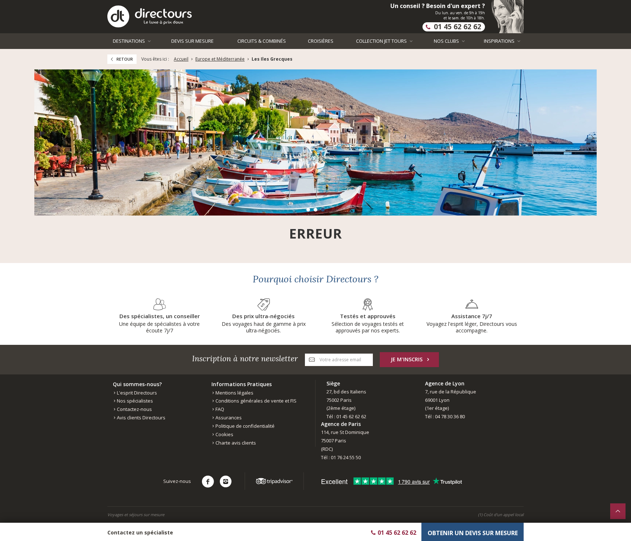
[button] (308, 209)
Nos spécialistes (134, 400)
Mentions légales (233, 392)
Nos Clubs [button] (447, 41)
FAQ (219, 409)
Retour (124, 59)
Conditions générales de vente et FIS (255, 400)
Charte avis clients (235, 442)
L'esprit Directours (136, 392)
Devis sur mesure (192, 41)
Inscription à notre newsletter (245, 358)
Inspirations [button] (500, 41)
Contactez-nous (134, 409)
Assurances (228, 417)
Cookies (223, 434)
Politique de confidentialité (244, 426)
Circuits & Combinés (261, 41)
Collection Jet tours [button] (382, 41)
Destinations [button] (129, 41)
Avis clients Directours (140, 417)
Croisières (320, 41)
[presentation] (38, 138)
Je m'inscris (406, 359)
